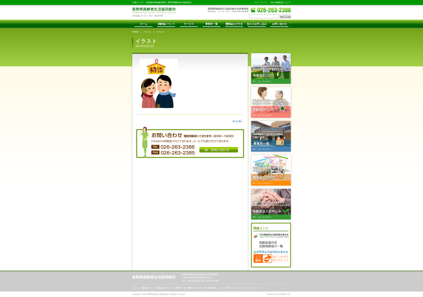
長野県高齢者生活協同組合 (180, 2)
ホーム (143, 23)
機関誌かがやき (234, 23)
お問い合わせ (279, 23)
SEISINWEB (282, 294)
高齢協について (166, 23)
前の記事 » (237, 121)
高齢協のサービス (165, 288)
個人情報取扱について (281, 2)
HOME (135, 32)
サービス (189, 23)
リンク (243, 288)
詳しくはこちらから (262, 81)
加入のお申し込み (257, 23)
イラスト (147, 32)
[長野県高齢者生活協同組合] (154, 15)
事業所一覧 (211, 23)
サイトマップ (261, 2)
